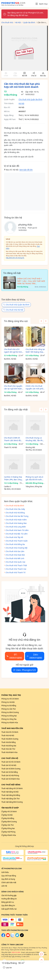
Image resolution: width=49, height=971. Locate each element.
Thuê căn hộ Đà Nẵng (9, 772)
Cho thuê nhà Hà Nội (14, 310)
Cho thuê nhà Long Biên (16, 526)
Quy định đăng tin (8, 905)
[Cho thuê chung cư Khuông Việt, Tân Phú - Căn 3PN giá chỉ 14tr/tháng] (35, 425)
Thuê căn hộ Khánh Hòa (10, 779)
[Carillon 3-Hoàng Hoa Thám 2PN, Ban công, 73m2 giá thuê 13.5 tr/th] (13, 464)
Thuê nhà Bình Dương (9, 739)
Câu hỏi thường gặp (8, 895)
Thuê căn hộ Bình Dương (10, 769)
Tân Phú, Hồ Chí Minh (34, 450)
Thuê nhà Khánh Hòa (9, 752)
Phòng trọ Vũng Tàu (8, 719)
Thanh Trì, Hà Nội (10, 447)
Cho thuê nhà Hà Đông (15, 512)
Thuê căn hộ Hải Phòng (10, 775)
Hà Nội (21, 103)
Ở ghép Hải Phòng (8, 832)
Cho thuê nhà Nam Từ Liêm (17, 530)
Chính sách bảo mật (8, 882)
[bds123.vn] (12, 852)
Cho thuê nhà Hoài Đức (15, 555)
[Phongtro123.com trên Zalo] (12, 936)
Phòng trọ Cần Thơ (8, 709)
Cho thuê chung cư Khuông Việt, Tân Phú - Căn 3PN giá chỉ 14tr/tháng (35, 439)
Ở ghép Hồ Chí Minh (9, 811)
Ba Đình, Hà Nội (10, 359)
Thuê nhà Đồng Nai (8, 746)
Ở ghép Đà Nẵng (7, 818)
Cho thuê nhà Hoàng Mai (16, 523)
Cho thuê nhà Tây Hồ (14, 537)
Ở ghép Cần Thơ (7, 825)
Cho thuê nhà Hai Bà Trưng (17, 516)
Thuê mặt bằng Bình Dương (12, 802)
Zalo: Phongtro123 (26, 669)
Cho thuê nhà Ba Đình (15, 505)
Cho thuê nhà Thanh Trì (16, 572)
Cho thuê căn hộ (9, 758)
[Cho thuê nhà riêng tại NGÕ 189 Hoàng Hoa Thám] (35, 337)
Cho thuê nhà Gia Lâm (15, 551)
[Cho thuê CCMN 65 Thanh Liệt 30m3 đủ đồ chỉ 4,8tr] (13, 425)
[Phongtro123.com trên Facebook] (3, 936)
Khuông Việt (30, 447)
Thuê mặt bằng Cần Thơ (10, 798)
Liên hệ (4, 886)
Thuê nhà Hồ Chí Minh (9, 732)
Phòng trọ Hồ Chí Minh (10, 699)
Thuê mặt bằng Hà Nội (9, 792)
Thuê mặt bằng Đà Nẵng (10, 795)
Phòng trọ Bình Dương (10, 712)
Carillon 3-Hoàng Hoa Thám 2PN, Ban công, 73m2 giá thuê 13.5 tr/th (13, 478)
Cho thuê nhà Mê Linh (15, 558)
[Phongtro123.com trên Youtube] (8, 936)
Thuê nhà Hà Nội (7, 735)
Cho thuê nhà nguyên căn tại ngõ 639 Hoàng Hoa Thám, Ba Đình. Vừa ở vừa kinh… (13, 387)
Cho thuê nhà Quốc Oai (15, 562)
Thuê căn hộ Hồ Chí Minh (10, 762)
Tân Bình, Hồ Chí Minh (12, 489)
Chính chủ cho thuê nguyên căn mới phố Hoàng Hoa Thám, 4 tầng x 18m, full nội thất (34, 387)
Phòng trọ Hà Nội (8, 702)
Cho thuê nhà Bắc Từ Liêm (17, 534)
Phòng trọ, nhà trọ (11, 695)
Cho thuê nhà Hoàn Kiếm (16, 519)
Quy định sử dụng (8, 879)
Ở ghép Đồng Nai (8, 828)
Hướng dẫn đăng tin (9, 899)
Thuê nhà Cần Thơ (8, 749)
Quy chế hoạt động (8, 876)
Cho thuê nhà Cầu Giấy (15, 509)
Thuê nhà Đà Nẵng (8, 742)
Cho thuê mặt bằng (10, 784)
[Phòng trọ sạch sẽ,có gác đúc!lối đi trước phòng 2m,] (35, 464)
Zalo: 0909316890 (35, 656)
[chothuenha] (36, 852)
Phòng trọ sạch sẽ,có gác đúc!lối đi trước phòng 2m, (34, 478)
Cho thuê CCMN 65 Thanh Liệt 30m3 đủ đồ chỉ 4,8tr (12, 439)
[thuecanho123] (12, 858)
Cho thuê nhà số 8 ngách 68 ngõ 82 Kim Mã (13, 350)
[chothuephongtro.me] (36, 858)
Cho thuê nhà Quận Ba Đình (30, 99)
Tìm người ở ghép (10, 808)
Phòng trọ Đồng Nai (9, 716)
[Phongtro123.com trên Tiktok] (22, 936)
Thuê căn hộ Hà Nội (8, 765)
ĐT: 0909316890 (15, 656)
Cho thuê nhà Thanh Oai (16, 569)
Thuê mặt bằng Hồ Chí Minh (12, 788)
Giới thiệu (5, 872)
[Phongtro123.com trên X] (17, 936)
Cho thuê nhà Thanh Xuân (17, 541)
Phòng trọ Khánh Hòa (9, 722)
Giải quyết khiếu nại (8, 909)
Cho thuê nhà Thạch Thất (16, 565)
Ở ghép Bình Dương (9, 821)
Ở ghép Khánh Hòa (8, 835)
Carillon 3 (7, 486)
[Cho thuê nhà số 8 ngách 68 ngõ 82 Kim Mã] (13, 337)
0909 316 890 (16, 952)
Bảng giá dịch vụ (7, 902)
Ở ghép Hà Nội (7, 815)
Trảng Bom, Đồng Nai (34, 486)
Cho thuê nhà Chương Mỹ (16, 548)
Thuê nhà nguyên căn (12, 728)
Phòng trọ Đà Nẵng (8, 705)
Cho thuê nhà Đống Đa (15, 544)
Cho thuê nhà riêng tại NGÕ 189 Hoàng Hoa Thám (35, 350)
